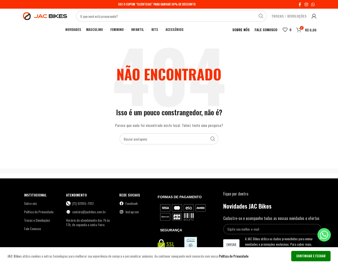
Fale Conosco (32, 228)
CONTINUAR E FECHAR (311, 255)
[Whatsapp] (324, 234)
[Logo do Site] (45, 15)
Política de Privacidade (38, 211)
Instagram (132, 211)
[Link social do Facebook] (300, 4)
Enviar (231, 244)
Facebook (131, 203)
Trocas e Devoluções (37, 220)
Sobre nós (30, 203)
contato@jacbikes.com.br (89, 211)
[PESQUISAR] (260, 16)
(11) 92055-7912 (83, 203)
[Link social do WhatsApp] (313, 4)
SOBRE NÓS (241, 29)
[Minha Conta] (314, 16)
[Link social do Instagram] (306, 4)
